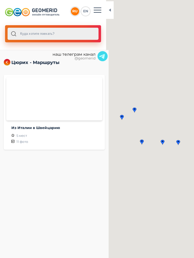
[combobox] (53, 34)
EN (85, 11)
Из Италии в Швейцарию (35, 127)
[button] (178, 142)
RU (75, 11)
